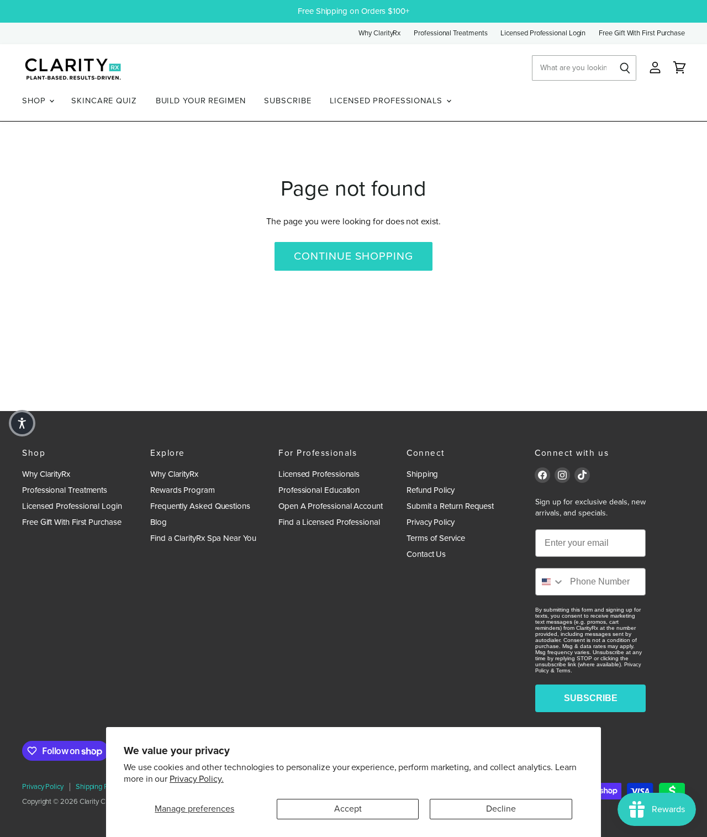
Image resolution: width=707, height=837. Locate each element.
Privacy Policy (431, 522)
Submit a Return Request (450, 506)
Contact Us (426, 554)
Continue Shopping (353, 256)
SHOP (35, 101)
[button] (22, 423)
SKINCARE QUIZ (103, 101)
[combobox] (550, 581)
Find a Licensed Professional (329, 522)
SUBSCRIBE (287, 101)
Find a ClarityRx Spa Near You (203, 538)
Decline (501, 808)
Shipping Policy (99, 786)
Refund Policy (431, 490)
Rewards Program (182, 490)
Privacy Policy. (197, 779)
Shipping (422, 474)
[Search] (625, 68)
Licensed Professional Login (542, 33)
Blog (158, 522)
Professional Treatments (450, 33)
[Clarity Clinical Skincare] (72, 68)
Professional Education (319, 490)
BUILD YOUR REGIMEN (201, 101)
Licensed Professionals (319, 474)
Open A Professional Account (330, 506)
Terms (563, 670)
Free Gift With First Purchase (642, 33)
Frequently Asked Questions (200, 506)
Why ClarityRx (379, 33)
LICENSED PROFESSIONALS (387, 101)
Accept (348, 808)
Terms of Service (436, 538)
